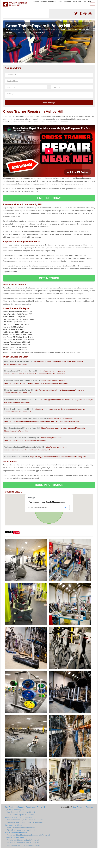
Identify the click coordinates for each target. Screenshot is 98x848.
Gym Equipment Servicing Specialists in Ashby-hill (25, 807)
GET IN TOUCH (49, 278)
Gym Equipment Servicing (82, 807)
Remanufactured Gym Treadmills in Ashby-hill (25, 820)
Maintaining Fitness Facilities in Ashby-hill (23, 845)
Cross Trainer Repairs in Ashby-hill (20, 815)
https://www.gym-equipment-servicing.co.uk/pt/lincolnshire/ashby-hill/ (58, 457)
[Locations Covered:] (4, 4)
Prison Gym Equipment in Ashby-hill (21, 830)
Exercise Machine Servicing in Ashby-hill (23, 840)
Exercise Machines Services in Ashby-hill (23, 843)
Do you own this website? (37, 508)
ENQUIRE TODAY (49, 198)
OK (65, 508)
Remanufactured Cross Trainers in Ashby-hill (24, 822)
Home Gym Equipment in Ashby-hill (21, 827)
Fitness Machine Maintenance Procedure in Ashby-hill (28, 835)
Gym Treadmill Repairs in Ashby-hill (21, 812)
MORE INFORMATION (49, 484)
